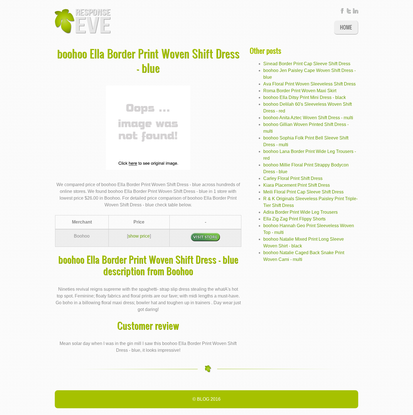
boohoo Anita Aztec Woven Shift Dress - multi (308, 117)
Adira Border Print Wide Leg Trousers (300, 212)
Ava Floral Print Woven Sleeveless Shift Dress (309, 84)
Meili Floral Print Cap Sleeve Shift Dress (303, 192)
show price (139, 236)
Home (346, 27)
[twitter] (348, 12)
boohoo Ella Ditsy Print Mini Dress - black (304, 97)
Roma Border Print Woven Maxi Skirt (299, 90)
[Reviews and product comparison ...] (83, 21)
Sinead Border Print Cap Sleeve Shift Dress (306, 63)
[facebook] (342, 12)
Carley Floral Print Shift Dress (293, 178)
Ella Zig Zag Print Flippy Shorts (294, 218)
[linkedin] (355, 12)
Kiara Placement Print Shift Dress (296, 185)
